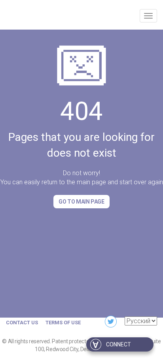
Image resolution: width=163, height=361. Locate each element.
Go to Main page (81, 201)
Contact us (22, 322)
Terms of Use (63, 322)
